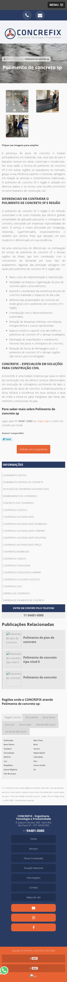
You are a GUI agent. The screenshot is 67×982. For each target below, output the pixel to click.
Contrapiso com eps (14, 558)
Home (33, 838)
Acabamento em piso (15, 475)
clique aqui (43, 421)
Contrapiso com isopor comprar (22, 572)
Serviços (33, 848)
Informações (13, 464)
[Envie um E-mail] (40, 15)
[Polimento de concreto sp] (17, 101)
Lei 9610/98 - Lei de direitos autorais (18, 800)
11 (33, 831)
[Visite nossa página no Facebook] (33, 927)
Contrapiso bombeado (16, 551)
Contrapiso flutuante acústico (21, 579)
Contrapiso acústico (15, 510)
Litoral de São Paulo (16, 731)
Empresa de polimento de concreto (23, 600)
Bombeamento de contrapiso (20, 496)
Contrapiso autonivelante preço (22, 544)
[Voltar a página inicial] (33, 31)
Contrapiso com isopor (16, 565)
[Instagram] (33, 917)
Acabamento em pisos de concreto (23, 482)
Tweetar (7, 439)
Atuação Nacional (33, 868)
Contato (33, 887)
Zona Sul (9, 724)
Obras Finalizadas (33, 858)
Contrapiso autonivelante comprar (24, 530)
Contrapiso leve (12, 586)
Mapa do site (34, 897)
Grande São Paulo (46, 724)
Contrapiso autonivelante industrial (25, 537)
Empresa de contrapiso (16, 593)
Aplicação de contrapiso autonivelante (26, 489)
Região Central (13, 717)
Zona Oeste (49, 717)
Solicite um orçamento (33, 449)
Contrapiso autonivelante (18, 516)
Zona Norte (31, 717)
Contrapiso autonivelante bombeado (25, 524)
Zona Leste (25, 724)
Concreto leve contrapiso (18, 503)
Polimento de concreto (40, 677)
